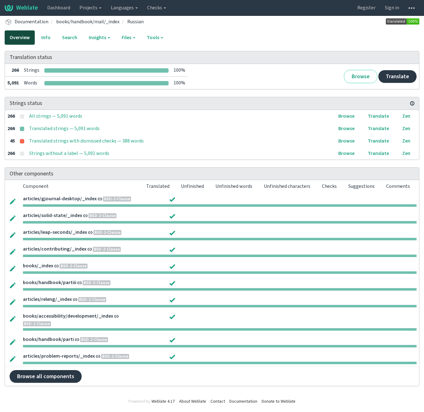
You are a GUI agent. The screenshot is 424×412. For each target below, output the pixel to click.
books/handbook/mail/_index (88, 21)
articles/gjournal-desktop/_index (60, 198)
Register (366, 7)
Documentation (31, 21)
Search (69, 37)
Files (127, 37)
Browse (361, 76)
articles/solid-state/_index (52, 215)
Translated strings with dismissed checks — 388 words (86, 141)
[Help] (411, 8)
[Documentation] (412, 103)
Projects (88, 7)
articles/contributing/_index (55, 249)
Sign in (392, 7)
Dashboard (58, 7)
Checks (155, 7)
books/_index (38, 265)
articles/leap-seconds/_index (55, 232)
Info (46, 37)
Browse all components (45, 376)
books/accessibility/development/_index (68, 316)
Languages (123, 7)
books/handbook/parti (48, 339)
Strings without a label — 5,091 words (69, 153)
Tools (153, 37)
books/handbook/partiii (49, 282)
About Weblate (192, 401)
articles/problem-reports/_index (59, 356)
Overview (20, 37)
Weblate (27, 7)
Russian (135, 21)
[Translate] (13, 201)
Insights (98, 37)
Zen (406, 116)
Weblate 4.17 (163, 401)
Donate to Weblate (278, 401)
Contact (217, 401)
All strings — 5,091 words (55, 116)
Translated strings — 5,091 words (64, 128)
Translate (397, 76)
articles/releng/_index (47, 299)
